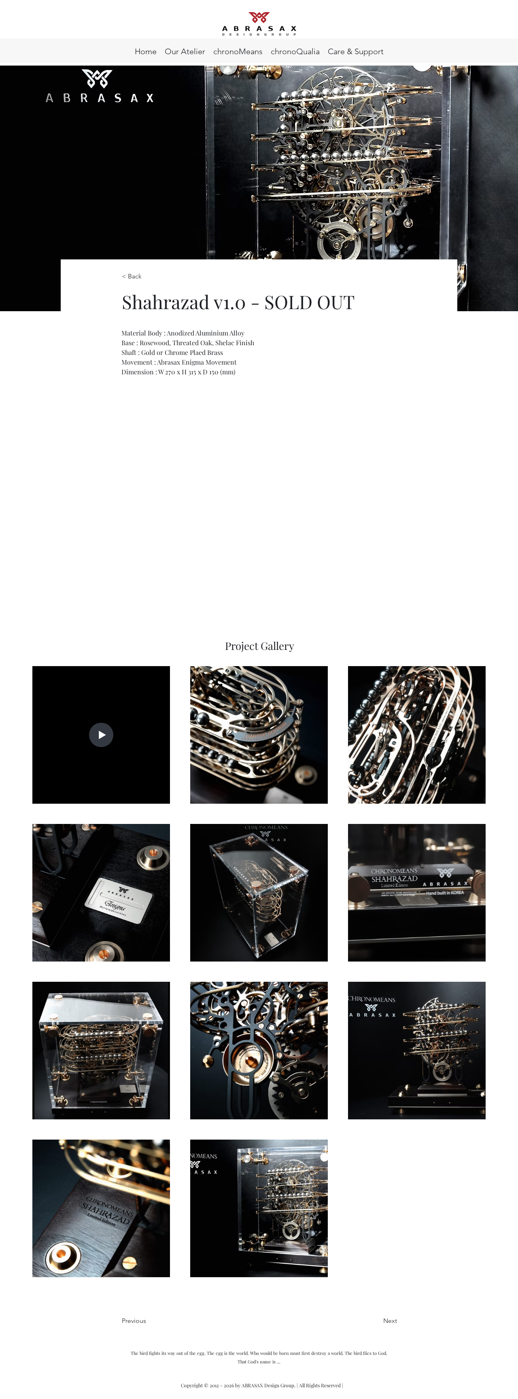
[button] (356, 51)
